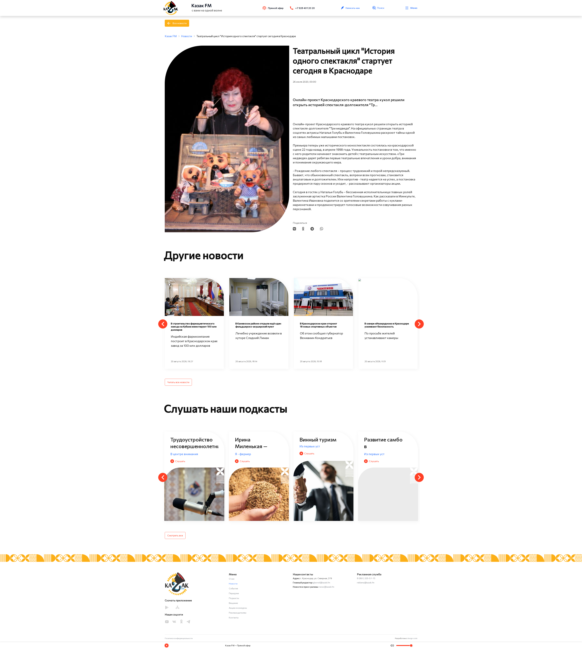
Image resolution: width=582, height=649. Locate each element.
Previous (162, 324)
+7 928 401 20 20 (305, 8)
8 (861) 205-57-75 (366, 578)
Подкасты (234, 598)
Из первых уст (208, 454)
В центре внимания (406, 454)
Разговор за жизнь (276, 454)
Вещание (233, 603)
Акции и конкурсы (238, 608)
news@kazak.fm (326, 586)
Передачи (234, 593)
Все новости (179, 23)
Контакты (234, 617)
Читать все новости (178, 382)
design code (412, 638)
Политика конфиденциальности (179, 638)
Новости (233, 583)
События (233, 588)
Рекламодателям (237, 612)
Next (419, 324)
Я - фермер (336, 454)
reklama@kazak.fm (365, 582)
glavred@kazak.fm (321, 582)
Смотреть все (175, 535)
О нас (231, 578)
